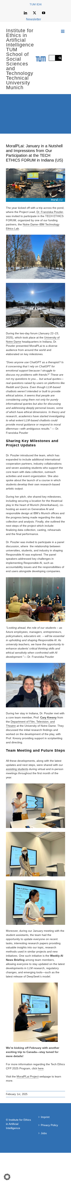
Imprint (45, 1117)
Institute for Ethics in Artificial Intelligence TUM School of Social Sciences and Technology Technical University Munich (20, 59)
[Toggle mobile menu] (63, 31)
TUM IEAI (36, 4)
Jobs (44, 1133)
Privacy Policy (49, 1125)
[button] (7, 1177)
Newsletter (33, 19)
